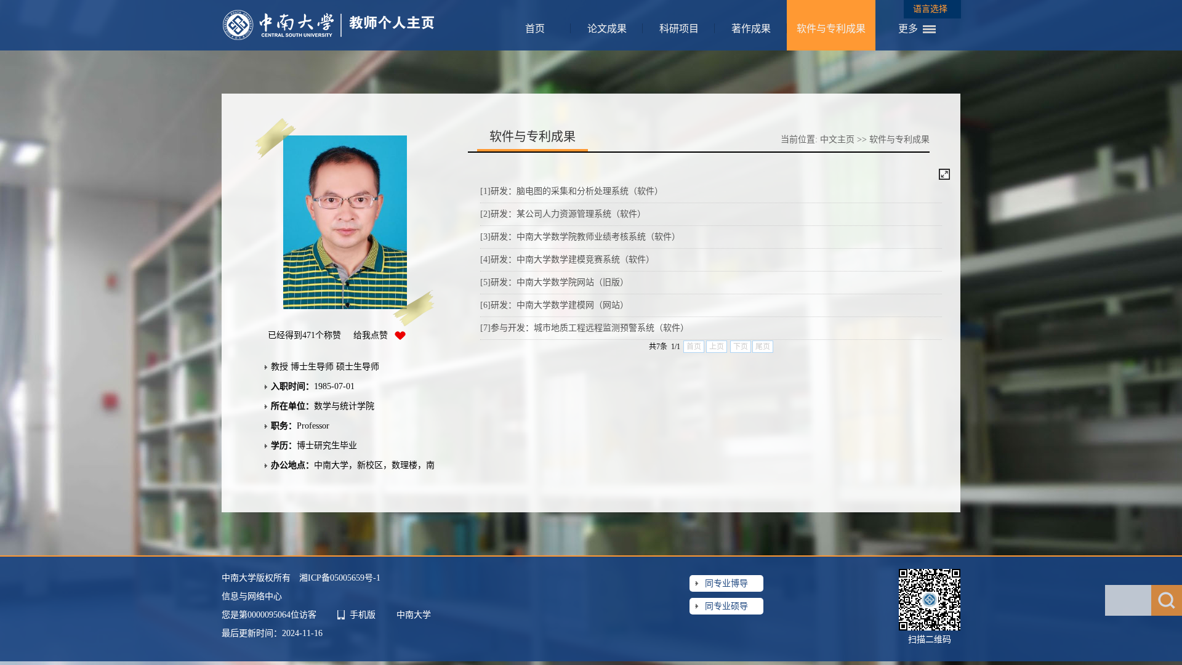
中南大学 (413, 614)
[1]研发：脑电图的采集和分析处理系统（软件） (571, 191)
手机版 (363, 614)
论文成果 (607, 28)
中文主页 (837, 139)
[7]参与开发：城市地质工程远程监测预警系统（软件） (584, 327)
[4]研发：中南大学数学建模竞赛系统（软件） (567, 259)
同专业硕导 (726, 606)
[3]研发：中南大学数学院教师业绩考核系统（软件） (580, 236)
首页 (535, 28)
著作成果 (751, 28)
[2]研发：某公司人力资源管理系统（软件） (563, 214)
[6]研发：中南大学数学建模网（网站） (554, 305)
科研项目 (679, 28)
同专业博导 (726, 583)
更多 (908, 28)
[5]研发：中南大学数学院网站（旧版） (554, 282)
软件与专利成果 (831, 28)
